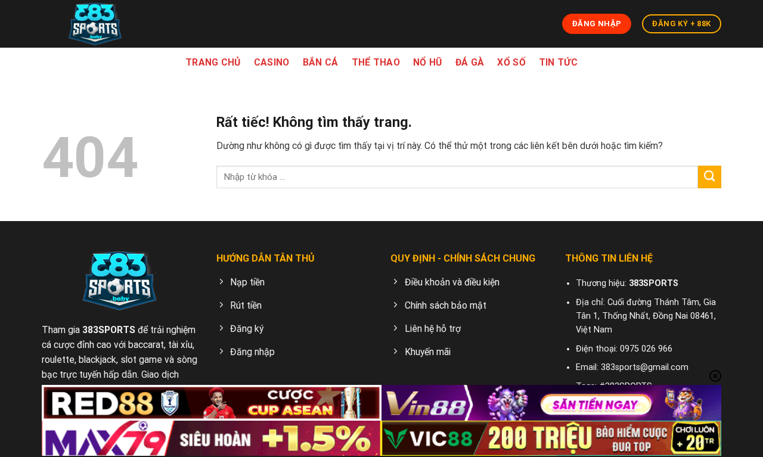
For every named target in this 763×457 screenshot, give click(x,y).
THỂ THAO (376, 62)
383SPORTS (108, 329)
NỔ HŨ (427, 62)
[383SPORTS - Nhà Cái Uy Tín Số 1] (95, 23)
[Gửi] (709, 177)
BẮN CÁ (321, 62)
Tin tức (558, 62)
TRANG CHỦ (213, 62)
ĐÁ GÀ (470, 62)
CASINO (272, 62)
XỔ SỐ (511, 62)
